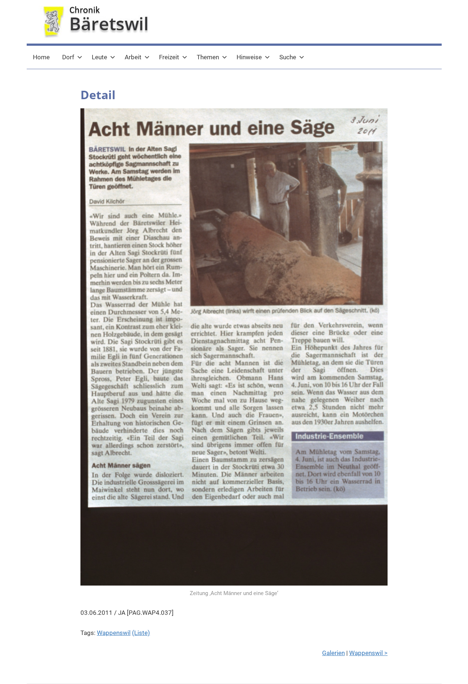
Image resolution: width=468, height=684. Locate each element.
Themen (208, 57)
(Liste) (141, 632)
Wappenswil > (368, 653)
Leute (99, 57)
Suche (287, 57)
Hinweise (249, 57)
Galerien (333, 653)
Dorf (68, 57)
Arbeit (133, 57)
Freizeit (169, 57)
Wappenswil (114, 632)
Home (41, 57)
